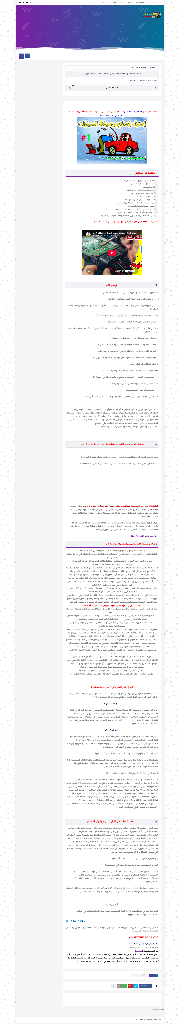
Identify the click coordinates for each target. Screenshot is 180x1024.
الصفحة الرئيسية (151, 67)
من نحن (104, 2)
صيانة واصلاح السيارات (137, 67)
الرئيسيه (155, 2)
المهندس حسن (138, 1020)
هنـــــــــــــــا (80, 958)
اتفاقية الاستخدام (126, 2)
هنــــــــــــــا (145, 962)
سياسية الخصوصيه (142, 2)
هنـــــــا (138, 951)
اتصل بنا (113, 2)
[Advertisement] (63, 25)
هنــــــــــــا (128, 948)
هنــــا (140, 955)
